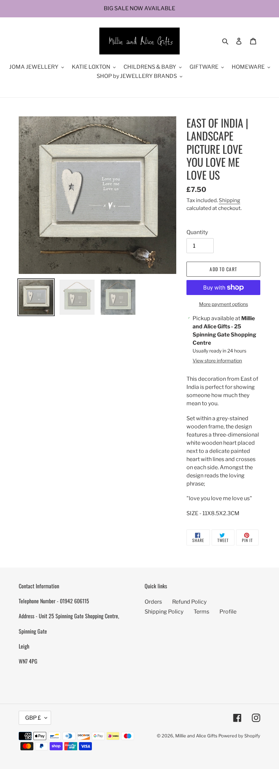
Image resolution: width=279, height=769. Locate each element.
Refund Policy (189, 602)
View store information (217, 360)
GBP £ (33, 718)
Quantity (197, 232)
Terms (201, 611)
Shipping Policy (164, 611)
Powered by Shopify (239, 735)
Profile (227, 611)
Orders (153, 602)
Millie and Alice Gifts (196, 735)
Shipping (229, 200)
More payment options (223, 304)
